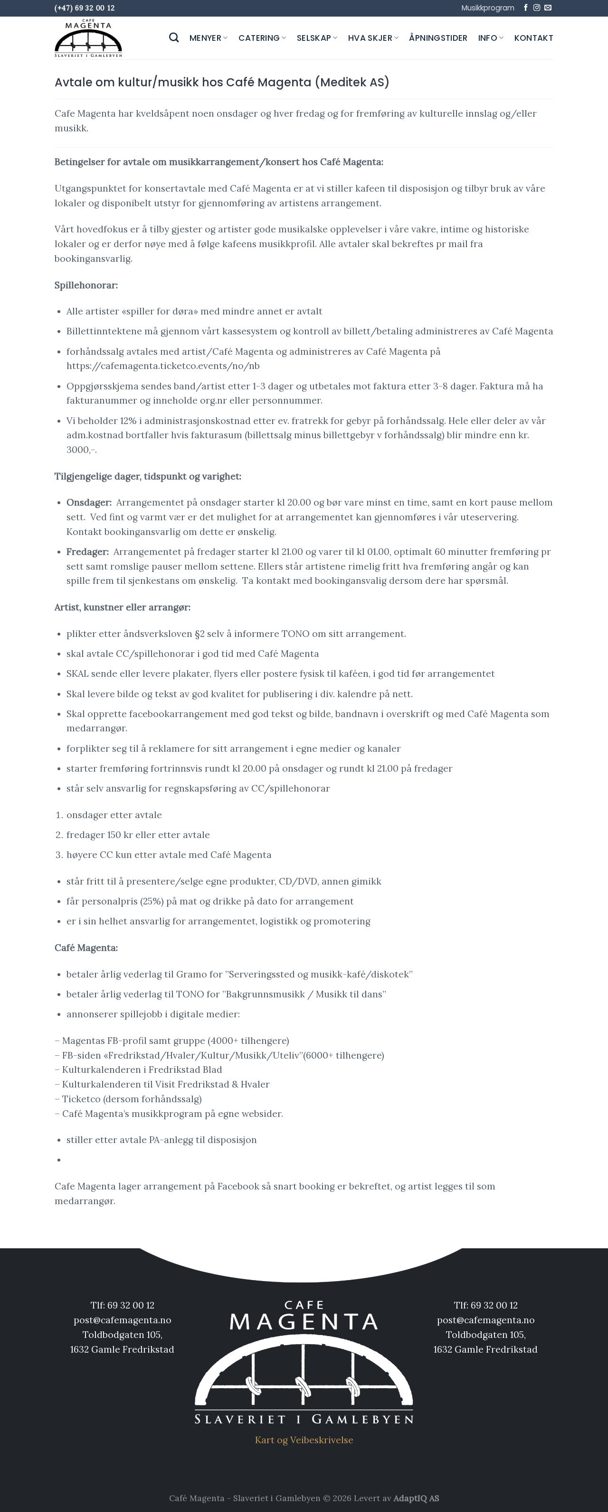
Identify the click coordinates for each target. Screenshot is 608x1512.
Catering (259, 38)
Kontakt (533, 38)
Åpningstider (438, 38)
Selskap (314, 38)
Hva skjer (370, 38)
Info (487, 38)
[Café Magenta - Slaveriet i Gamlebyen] (90, 38)
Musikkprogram (488, 8)
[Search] (174, 37)
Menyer (205, 38)
